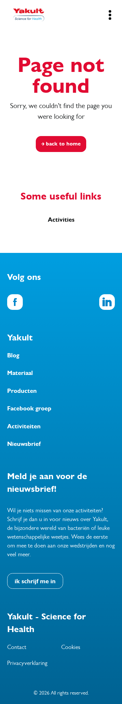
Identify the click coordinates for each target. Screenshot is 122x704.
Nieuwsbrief (24, 444)
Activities (61, 219)
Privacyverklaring (27, 663)
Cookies (70, 647)
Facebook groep (29, 408)
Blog (13, 355)
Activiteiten (24, 426)
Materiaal (20, 373)
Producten (22, 390)
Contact (16, 647)
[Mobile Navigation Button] (109, 15)
